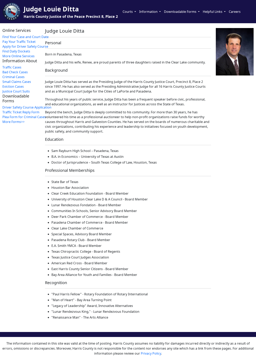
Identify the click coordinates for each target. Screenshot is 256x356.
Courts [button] (128, 11)
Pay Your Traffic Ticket (19, 41)
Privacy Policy (151, 353)
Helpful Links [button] (213, 11)
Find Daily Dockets (16, 51)
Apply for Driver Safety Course (22, 46)
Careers (235, 11)
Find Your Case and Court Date (22, 37)
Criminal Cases (13, 77)
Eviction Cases (13, 86)
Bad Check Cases (15, 72)
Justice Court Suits (16, 91)
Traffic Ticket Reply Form (20, 112)
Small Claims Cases (16, 81)
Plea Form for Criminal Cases (22, 117)
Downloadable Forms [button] (180, 11)
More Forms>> (13, 122)
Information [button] (148, 11)
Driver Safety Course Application (22, 107)
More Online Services (18, 56)
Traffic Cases (11, 67)
